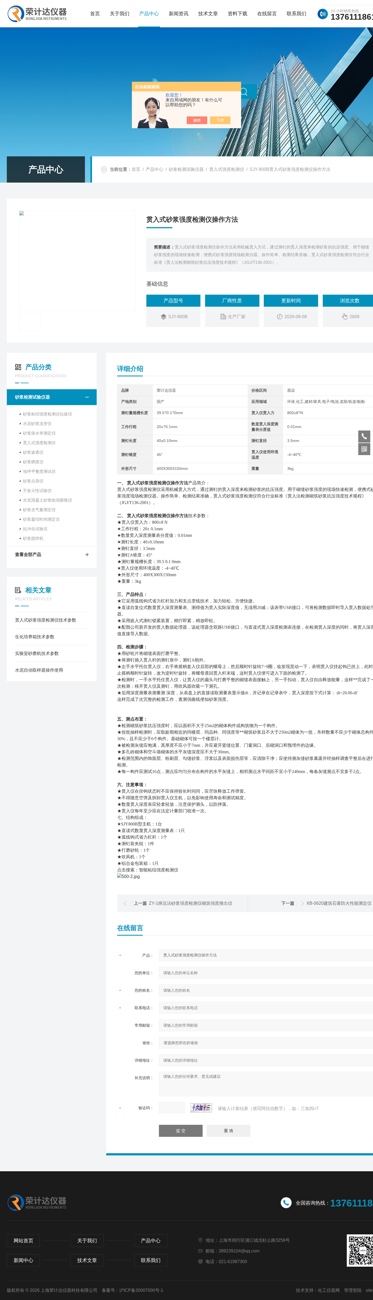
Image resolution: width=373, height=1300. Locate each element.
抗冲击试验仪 (35, 528)
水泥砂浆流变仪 (37, 423)
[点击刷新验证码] (201, 1107)
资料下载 (237, 13)
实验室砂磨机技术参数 (37, 653)
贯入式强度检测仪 (226, 169)
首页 (95, 13)
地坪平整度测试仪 (39, 471)
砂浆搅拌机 (33, 538)
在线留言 (267, 13)
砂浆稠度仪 (33, 461)
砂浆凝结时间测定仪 (41, 519)
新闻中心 (23, 1260)
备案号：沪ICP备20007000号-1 (132, 1290)
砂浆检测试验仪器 (186, 169)
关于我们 (119, 13)
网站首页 (23, 1240)
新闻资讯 (178, 13)
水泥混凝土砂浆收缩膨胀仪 (47, 500)
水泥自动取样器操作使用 (39, 670)
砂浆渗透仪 (33, 452)
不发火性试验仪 (37, 490)
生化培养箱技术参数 (34, 636)
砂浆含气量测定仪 (39, 509)
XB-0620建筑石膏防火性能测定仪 (339, 903)
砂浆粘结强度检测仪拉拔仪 (47, 414)
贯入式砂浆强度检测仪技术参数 (45, 620)
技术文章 (208, 13)
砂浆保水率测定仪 (39, 433)
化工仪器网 (329, 1290)
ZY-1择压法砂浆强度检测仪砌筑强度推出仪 (190, 903)
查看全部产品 (28, 554)
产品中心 (149, 13)
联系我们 (296, 13)
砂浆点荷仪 (33, 481)
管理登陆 (353, 1290)
